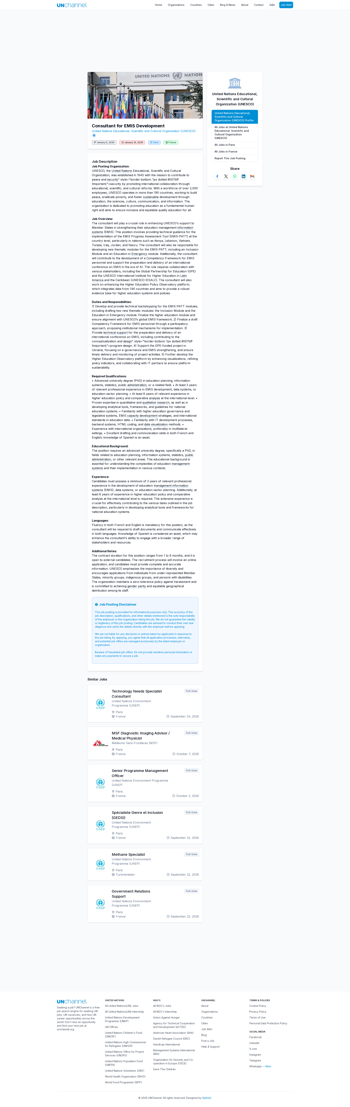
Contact (258, 4)
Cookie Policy (257, 1005)
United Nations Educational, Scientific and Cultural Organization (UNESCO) (144, 131)
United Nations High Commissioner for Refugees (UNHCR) (125, 1044)
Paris (156, 142)
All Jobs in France (226, 151)
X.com (253, 1048)
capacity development (142, 415)
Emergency (139, 254)
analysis (154, 398)
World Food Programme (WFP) (123, 1082)
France (172, 142)
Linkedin (254, 1043)
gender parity (136, 586)
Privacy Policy (257, 1011)
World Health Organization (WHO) (125, 1076)
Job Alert (286, 4)
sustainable (151, 197)
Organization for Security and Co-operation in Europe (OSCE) (173, 1061)
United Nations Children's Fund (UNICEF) (123, 1034)
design (127, 341)
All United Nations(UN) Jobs (121, 1005)
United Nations (122, 171)
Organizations (176, 4)
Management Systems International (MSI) (174, 1052)
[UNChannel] (72, 5)
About (244, 4)
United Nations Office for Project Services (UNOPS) (124, 1053)
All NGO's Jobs (162, 1005)
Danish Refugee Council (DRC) (171, 1038)
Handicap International (166, 1044)
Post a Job (207, 1040)
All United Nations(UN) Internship (124, 1011)
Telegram (255, 1060)
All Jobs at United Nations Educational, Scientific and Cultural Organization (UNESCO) (232, 133)
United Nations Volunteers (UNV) (124, 1070)
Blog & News (227, 4)
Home (158, 4)
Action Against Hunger (166, 1017)
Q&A (272, 4)
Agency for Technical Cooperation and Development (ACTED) (174, 1025)
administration (137, 385)
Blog (204, 1034)
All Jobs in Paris (225, 144)
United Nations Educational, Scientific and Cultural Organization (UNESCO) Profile (234, 117)
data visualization (156, 424)
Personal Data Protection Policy (268, 1023)
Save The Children (164, 1069)
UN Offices (111, 1026)
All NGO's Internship (165, 1011)
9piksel (206, 1097)
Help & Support (210, 1046)
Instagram (255, 1054)
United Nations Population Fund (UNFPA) (124, 1063)
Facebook (255, 1037)
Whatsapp (255, 1066)
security (112, 179)
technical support (115, 332)
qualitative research (155, 402)
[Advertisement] (109, 39)
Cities (211, 4)
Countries (196, 4)
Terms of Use (257, 1017)
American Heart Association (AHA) (173, 1032)
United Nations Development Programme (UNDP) (122, 1019)
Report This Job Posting (230, 158)
